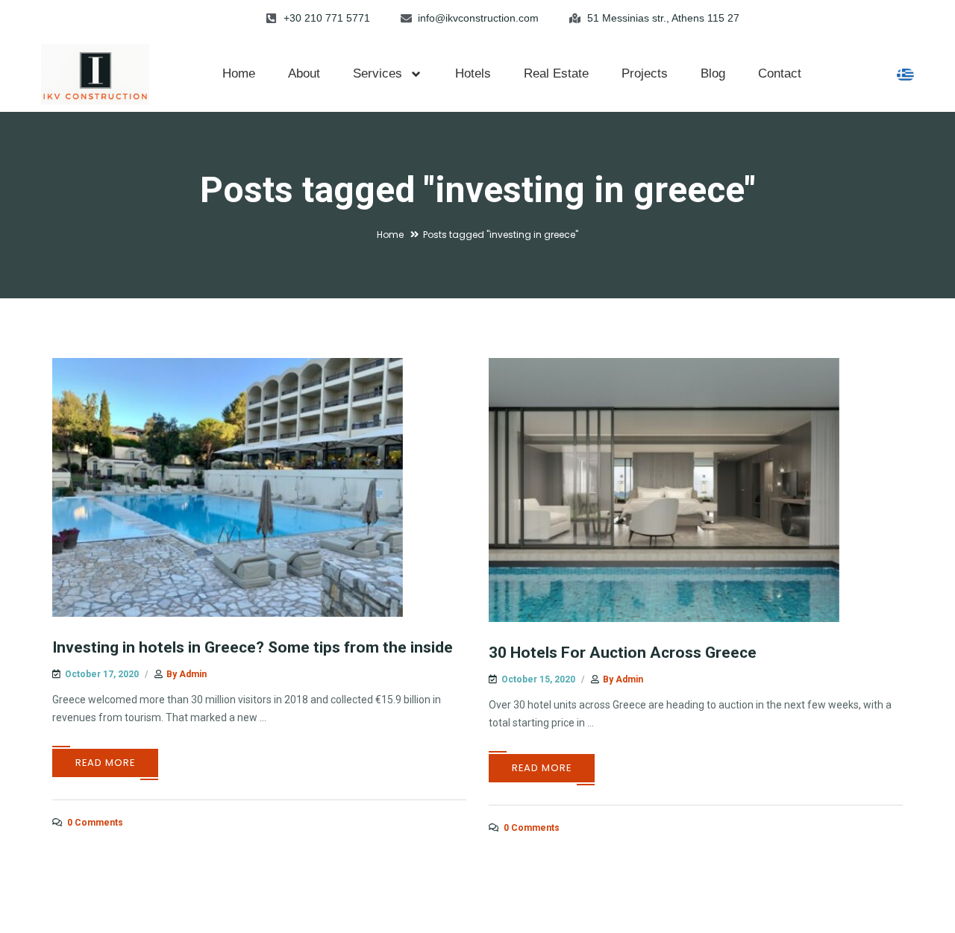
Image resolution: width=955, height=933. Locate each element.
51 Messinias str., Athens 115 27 (663, 18)
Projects (644, 73)
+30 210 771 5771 (327, 18)
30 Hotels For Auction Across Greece (623, 653)
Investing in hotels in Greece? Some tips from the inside (252, 647)
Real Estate (556, 73)
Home (238, 73)
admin (193, 674)
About (304, 73)
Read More (105, 762)
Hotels (473, 73)
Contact (779, 73)
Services (377, 73)
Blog (713, 73)
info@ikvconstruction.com (478, 18)
